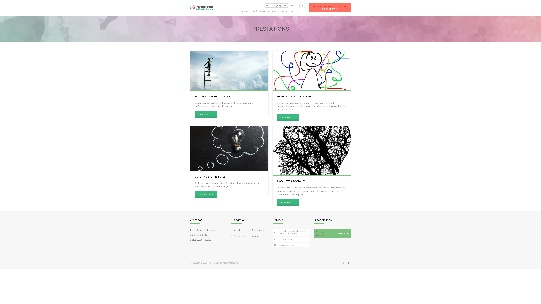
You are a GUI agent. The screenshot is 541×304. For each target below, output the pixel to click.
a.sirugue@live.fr (279, 5)
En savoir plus (206, 114)
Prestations (279, 11)
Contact (295, 11)
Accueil (245, 11)
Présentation (261, 11)
